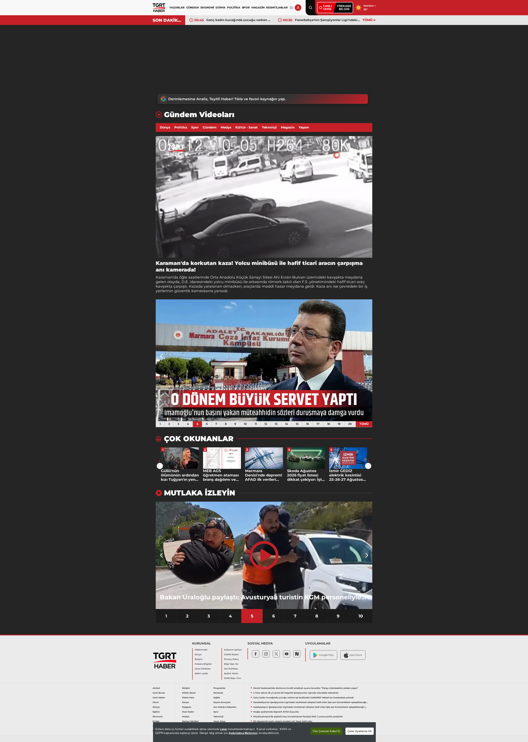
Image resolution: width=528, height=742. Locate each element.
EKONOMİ (207, 7)
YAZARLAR (176, 7)
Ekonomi (158, 716)
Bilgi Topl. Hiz (231, 664)
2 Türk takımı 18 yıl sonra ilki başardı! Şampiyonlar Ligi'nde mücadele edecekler (295, 692)
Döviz (156, 702)
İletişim (199, 659)
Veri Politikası (231, 668)
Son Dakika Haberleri (224, 707)
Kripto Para (188, 697)
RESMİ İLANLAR (277, 7)
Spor (195, 127)
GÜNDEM (192, 7)
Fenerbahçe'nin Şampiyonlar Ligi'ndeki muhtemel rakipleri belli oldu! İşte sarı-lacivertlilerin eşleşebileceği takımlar (239, 20)
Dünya (165, 127)
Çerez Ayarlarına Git (360, 731)
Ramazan (218, 692)
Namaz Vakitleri (190, 721)
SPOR (246, 7)
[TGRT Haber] (159, 7)
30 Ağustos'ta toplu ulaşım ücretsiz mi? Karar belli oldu (282, 721)
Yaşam (304, 127)
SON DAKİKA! (167, 20)
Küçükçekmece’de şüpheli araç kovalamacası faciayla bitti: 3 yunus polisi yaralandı (298, 716)
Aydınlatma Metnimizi (243, 733)
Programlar (219, 688)
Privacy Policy (231, 659)
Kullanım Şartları (233, 649)
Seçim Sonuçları (222, 702)
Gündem (210, 127)
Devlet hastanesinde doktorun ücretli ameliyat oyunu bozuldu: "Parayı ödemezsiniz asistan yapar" (305, 688)
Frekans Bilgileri (203, 664)
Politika (180, 127)
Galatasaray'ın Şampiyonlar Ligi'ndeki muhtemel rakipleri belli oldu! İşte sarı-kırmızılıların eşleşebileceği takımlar (328, 20)
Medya (226, 127)
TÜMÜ (367, 20)
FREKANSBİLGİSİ (344, 7)
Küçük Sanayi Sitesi (254, 277)
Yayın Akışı (219, 721)
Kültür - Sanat (246, 127)
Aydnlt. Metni (231, 673)
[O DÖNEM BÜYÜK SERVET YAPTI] (264, 360)
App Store (355, 654)
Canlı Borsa (159, 692)
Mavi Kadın (188, 711)
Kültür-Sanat (189, 692)
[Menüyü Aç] (291, 7)
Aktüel (156, 688)
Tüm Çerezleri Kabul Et (326, 731)
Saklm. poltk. (201, 673)
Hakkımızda (201, 649)
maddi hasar (273, 286)
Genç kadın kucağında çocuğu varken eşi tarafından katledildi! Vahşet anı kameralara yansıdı (303, 697)
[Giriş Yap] (298, 7)
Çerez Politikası (203, 668)
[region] (264, 732)
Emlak (156, 721)
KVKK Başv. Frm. (232, 678)
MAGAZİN (258, 7)
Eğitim (156, 711)
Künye (198, 654)
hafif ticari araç (351, 282)
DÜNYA (220, 7)
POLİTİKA (233, 7)
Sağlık (216, 697)
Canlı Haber (159, 697)
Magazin (288, 127)
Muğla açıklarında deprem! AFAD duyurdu (276, 711)
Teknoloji (269, 127)
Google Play (326, 654)
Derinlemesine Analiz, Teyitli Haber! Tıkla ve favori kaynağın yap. (227, 99)
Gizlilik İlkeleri (231, 654)
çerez (223, 729)
